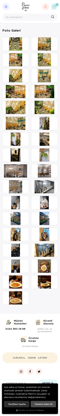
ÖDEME (32, 357)
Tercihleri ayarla (17, 404)
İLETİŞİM (42, 357)
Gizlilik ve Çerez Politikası (31, 410)
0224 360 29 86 (15, 328)
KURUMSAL (19, 357)
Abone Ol (48, 382)
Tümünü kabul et (43, 404)
